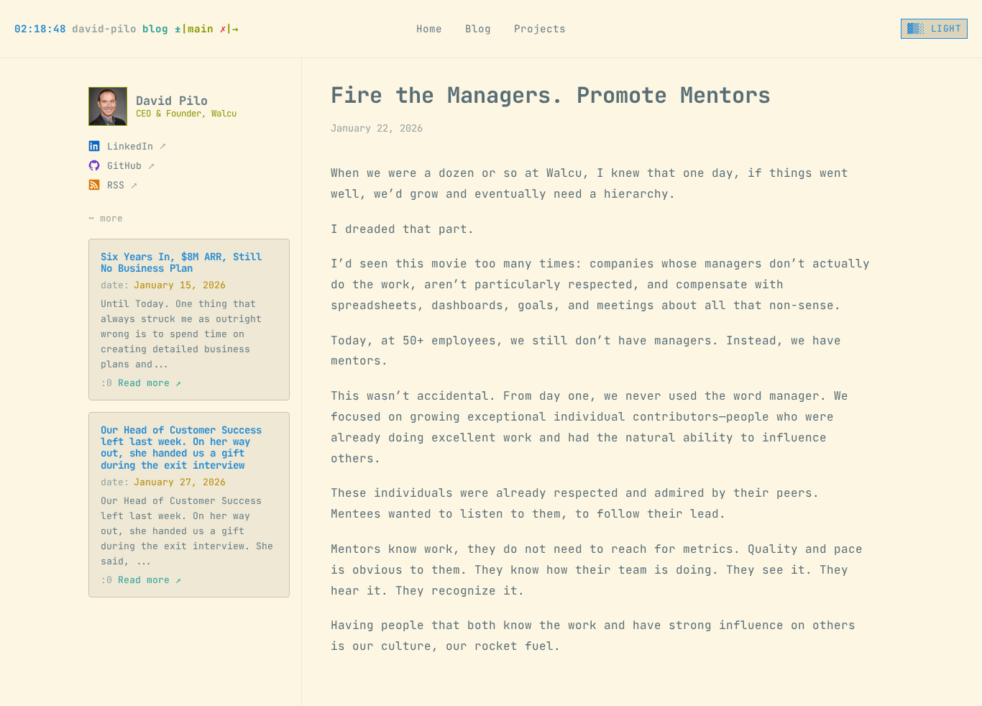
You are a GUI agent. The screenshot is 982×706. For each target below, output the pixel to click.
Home (429, 29)
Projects (540, 29)
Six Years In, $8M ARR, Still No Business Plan (181, 261)
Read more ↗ (141, 382)
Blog (478, 29)
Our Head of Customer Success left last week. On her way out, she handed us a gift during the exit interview (181, 447)
